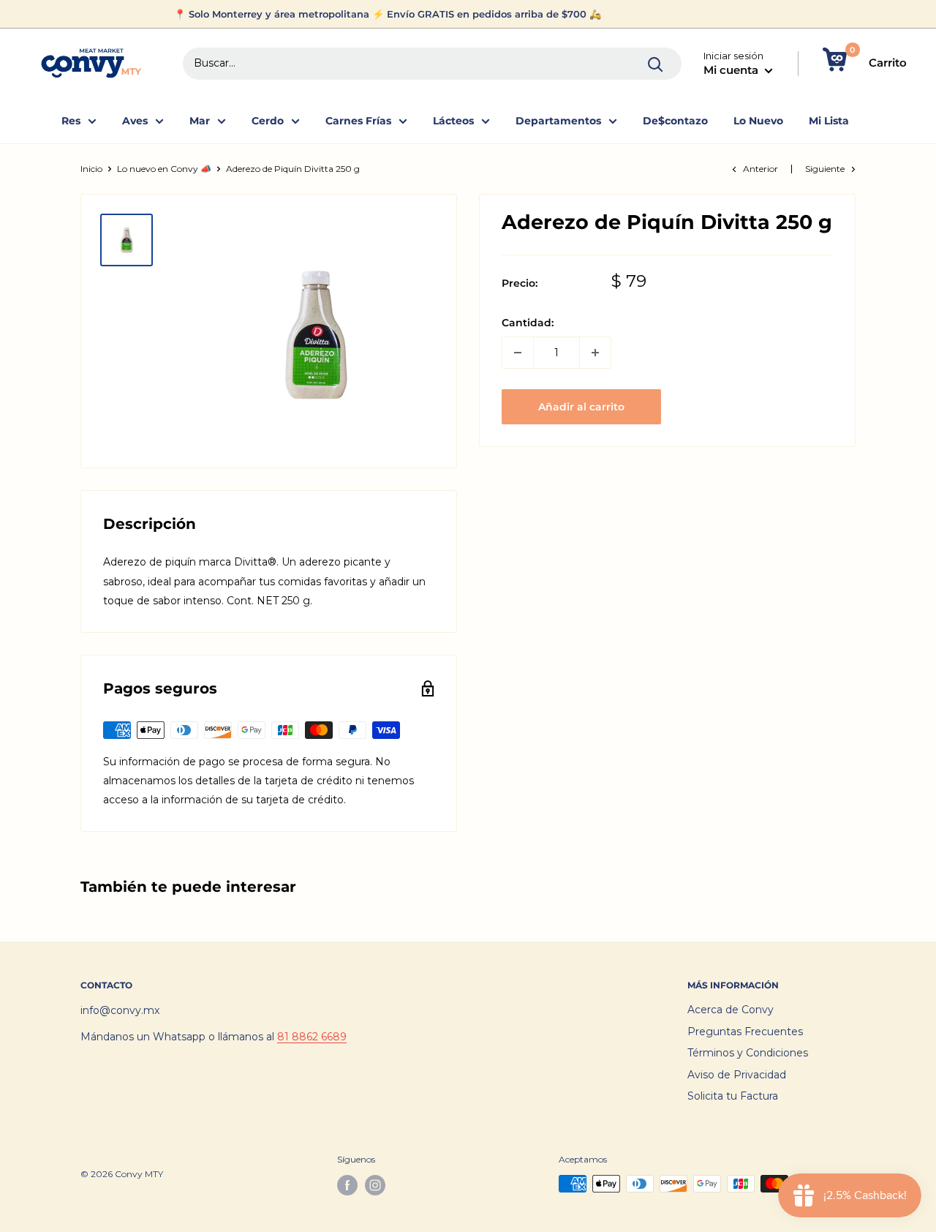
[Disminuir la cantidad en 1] (517, 352)
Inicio (91, 168)
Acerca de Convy (730, 1009)
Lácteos (453, 120)
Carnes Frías (358, 120)
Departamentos (558, 120)
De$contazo (675, 120)
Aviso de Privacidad (736, 1074)
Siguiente (825, 168)
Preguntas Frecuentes (745, 1031)
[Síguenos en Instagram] (375, 1185)
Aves (135, 120)
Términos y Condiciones (747, 1052)
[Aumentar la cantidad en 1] (595, 352)
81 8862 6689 (312, 1036)
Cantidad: (528, 322)
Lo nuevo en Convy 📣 (164, 168)
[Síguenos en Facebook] (347, 1185)
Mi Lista (829, 120)
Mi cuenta (732, 70)
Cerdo (268, 120)
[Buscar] (656, 64)
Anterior (760, 168)
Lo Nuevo (758, 120)
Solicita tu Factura (732, 1096)
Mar (199, 120)
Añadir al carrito (581, 406)
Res (70, 120)
